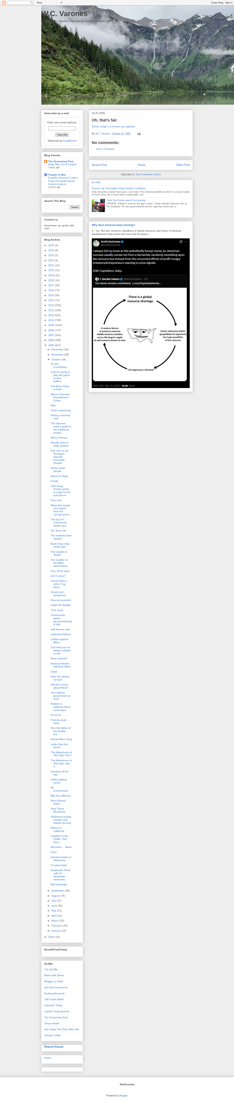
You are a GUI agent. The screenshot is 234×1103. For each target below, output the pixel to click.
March (55, 920)
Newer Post (99, 164)
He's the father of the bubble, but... (61, 731)
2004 (51, 936)
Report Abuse (53, 1046)
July (54, 900)
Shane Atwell (51, 1023)
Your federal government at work (60, 695)
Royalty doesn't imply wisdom (60, 444)
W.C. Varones (64, 14)
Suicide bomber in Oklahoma (61, 859)
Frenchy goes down (59, 721)
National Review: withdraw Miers (61, 665)
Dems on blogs (59, 476)
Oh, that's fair (58, 530)
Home (142, 164)
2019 (51, 275)
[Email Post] (138, 133)
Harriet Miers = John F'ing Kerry (59, 584)
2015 (51, 295)
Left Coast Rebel (54, 999)
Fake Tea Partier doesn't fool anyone (126, 200)
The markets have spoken (61, 537)
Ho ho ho (56, 715)
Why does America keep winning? (113, 224)
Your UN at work (60, 571)
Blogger (123, 1095)
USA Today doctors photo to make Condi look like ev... (60, 491)
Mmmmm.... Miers (61, 847)
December (57, 349)
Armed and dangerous (58, 594)
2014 (51, 300)
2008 (51, 330)
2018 (51, 280)
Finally (54, 481)
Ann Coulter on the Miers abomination (59, 563)
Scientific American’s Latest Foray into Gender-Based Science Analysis (63, 181)
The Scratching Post (60, 161)
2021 (51, 265)
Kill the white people (58, 470)
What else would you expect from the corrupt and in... (61, 510)
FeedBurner (70, 140)
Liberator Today (53, 1005)
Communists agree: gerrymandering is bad (61, 620)
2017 (51, 285)
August (55, 895)
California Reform (61, 634)
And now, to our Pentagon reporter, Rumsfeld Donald (60, 456)
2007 (51, 335)
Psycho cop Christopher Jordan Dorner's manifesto (119, 188)
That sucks (57, 610)
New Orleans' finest (58, 802)
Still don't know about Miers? (60, 686)
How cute (56, 500)
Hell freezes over (60, 629)
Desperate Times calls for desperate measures (60, 875)
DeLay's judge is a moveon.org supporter (113, 126)
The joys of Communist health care (59, 522)
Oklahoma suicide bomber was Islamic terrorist (61, 819)
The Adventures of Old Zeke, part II (61, 763)
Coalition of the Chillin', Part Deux (59, 839)
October (56, 359)
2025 (51, 245)
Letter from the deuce (59, 746)
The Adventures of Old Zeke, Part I (61, 754)
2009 (51, 325)
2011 (51, 315)
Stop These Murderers (58, 810)
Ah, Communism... (60, 789)
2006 (51, 340)
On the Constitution (59, 365)
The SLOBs (51, 969)
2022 (51, 260)
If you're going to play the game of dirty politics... (60, 376)
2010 (51, 320)
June (54, 905)
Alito (53, 405)
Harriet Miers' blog (61, 739)
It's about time (59, 865)
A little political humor (59, 781)
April (54, 915)
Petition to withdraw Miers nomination (61, 706)
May (54, 910)
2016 (51, 290)
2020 (51, 270)
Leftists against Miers (59, 641)
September (58, 890)
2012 (51, 310)
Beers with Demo (54, 975)
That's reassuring (61, 410)
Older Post (183, 164)
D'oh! (54, 852)
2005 (51, 345)
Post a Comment (105, 149)
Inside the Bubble (61, 605)
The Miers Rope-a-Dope (60, 388)
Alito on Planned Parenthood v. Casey (60, 397)
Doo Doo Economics (56, 987)
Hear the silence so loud (60, 678)
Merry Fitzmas (59, 437)
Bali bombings (59, 884)
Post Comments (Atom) (148, 174)
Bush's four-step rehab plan (60, 545)
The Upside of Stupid (59, 553)
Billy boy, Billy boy (61, 795)
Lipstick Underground (56, 1011)
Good (54, 671)
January (56, 930)
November (57, 354)
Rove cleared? (59, 658)
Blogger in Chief (53, 981)
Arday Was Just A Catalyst (62, 164)
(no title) (96, 182)
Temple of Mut (57, 174)
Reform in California (57, 829)
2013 (51, 305)
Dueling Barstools (54, 993)
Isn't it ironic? (58, 575)
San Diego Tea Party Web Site (61, 1029)
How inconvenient (61, 600)
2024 (51, 250)
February (57, 925)
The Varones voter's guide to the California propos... (61, 428)
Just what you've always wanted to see (60, 650)
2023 (51, 255)
